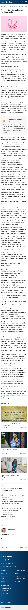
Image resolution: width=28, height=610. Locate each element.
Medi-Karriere (4, 6)
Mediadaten (4, 581)
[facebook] (8, 560)
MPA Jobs (17, 581)
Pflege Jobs (18, 573)
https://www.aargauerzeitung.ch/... (9, 505)
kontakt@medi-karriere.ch (9, 566)
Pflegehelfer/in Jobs (20, 578)
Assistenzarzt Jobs (6, 588)
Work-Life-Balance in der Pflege (10, 449)
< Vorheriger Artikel (5, 547)
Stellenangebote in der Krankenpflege (10, 398)
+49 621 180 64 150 (8, 563)
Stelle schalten (4, 576)
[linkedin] (11, 560)
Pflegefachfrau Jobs (20, 576)
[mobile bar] (26, 2)
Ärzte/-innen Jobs (15, 395)
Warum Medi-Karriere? (6, 573)
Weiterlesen (22, 427)
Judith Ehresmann (11, 529)
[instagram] (5, 560)
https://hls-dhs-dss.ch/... (7, 512)
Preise (2, 578)
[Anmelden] (22, 2)
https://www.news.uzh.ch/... (8, 492)
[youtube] (2, 560)
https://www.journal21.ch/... (7, 518)
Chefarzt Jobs (4, 596)
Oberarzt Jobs (4, 593)
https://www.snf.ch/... (6, 497)
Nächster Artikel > (23, 547)
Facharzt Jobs (4, 590)
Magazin (11, 6)
